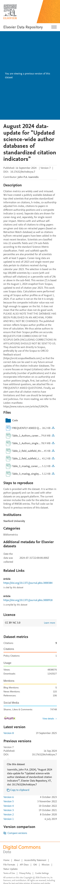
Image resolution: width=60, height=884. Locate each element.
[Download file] (53, 428)
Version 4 (9, 806)
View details (48, 718)
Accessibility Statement (35, 860)
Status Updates (10, 869)
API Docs (24, 864)
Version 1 (9, 819)
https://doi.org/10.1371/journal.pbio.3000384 (27, 583)
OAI (35, 864)
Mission (46, 864)
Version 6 (9, 797)
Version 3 (9, 810)
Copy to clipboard (19, 790)
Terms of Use (9, 873)
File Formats (9, 864)
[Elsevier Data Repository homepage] (10, 11)
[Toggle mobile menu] (54, 27)
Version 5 (9, 801)
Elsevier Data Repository (23, 27)
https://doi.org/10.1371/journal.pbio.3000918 (27, 600)
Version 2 (9, 814)
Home (6, 860)
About (17, 860)
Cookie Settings (42, 873)
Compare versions (17, 833)
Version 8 (9, 733)
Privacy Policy (25, 873)
